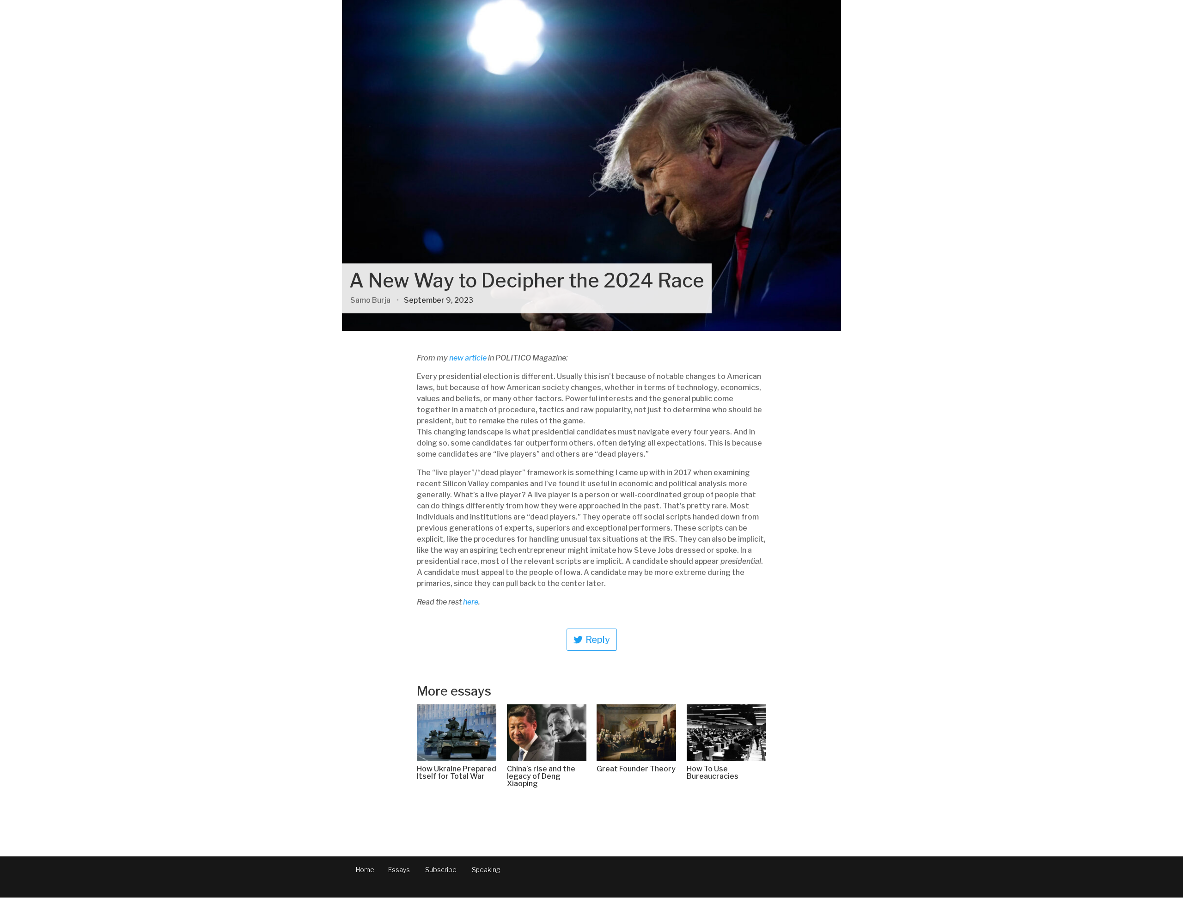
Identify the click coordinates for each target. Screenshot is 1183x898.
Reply (597, 639)
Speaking (486, 870)
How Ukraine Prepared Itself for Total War (456, 772)
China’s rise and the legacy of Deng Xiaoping (541, 776)
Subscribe (441, 870)
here (470, 602)
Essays (399, 870)
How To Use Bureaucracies (712, 772)
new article (468, 358)
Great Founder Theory (636, 768)
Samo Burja (370, 300)
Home (365, 870)
